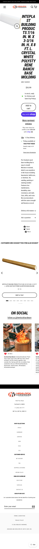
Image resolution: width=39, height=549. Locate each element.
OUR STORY (19, 480)
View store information (29, 152)
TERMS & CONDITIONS (19, 516)
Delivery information (27, 211)
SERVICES (19, 436)
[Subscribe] (33, 506)
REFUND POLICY (20, 472)
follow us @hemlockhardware (20, 317)
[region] (27, 124)
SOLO (19, 446)
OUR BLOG (19, 485)
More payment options (28, 122)
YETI (19, 450)
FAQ (19, 463)
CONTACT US (19, 489)
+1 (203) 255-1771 (20, 407)
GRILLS (19, 427)
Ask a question (26, 218)
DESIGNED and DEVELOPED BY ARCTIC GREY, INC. (19, 529)
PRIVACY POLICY (19, 520)
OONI (19, 441)
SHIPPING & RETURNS (19, 467)
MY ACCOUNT (19, 458)
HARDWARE (19, 432)
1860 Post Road (19, 400)
